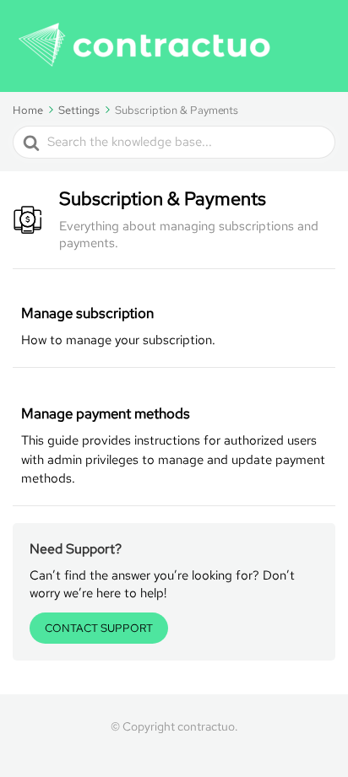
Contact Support (99, 628)
